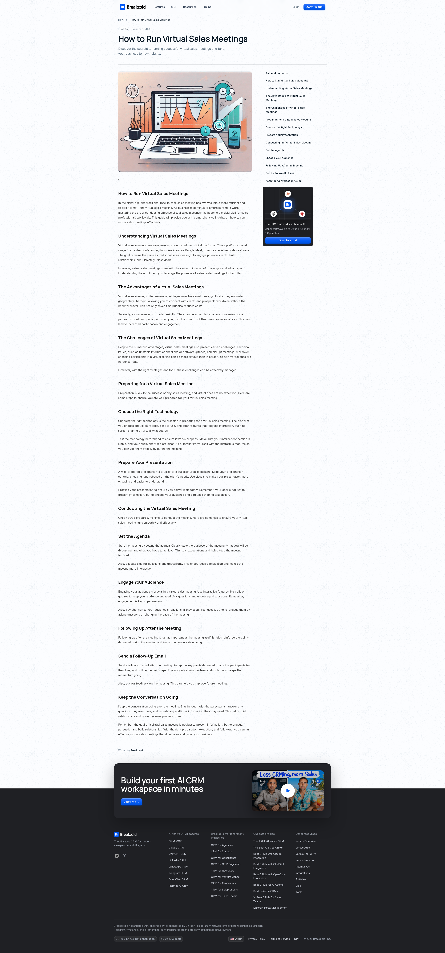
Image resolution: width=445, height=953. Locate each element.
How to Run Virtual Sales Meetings (287, 80)
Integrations (303, 873)
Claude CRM (176, 847)
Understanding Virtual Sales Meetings (289, 88)
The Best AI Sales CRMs (268, 847)
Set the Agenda (275, 150)
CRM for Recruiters (222, 870)
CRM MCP (175, 841)
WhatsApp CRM (178, 866)
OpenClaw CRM (178, 879)
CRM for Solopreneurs (224, 889)
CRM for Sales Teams (224, 896)
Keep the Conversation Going (284, 180)
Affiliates (301, 879)
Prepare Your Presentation (282, 134)
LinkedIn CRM (177, 860)
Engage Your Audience (279, 157)
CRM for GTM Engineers (226, 864)
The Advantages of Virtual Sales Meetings (285, 98)
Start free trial (314, 6)
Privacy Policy (256, 938)
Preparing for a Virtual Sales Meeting (288, 119)
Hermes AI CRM (178, 885)
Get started (130, 801)
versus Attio (303, 847)
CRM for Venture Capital (225, 876)
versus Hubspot (305, 860)
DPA (296, 938)
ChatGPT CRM (178, 853)
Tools (299, 892)
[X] (124, 856)
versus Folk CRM (306, 853)
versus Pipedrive (306, 841)
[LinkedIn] (117, 856)
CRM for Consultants (223, 857)
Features (159, 7)
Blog (298, 885)
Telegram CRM (178, 873)
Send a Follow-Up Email (280, 173)
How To (122, 19)
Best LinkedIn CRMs (265, 891)
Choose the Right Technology (284, 127)
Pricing (207, 7)
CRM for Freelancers (223, 883)
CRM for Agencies (222, 845)
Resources (189, 7)
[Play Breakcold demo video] (288, 790)
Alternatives (303, 866)
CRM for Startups (221, 851)
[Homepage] (132, 7)
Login (296, 6)
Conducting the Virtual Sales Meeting (289, 142)
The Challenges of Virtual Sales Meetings (285, 109)
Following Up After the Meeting (284, 165)
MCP (174, 7)
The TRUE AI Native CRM (268, 841)
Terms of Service (279, 938)
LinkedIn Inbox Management (270, 907)
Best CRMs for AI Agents (268, 884)
